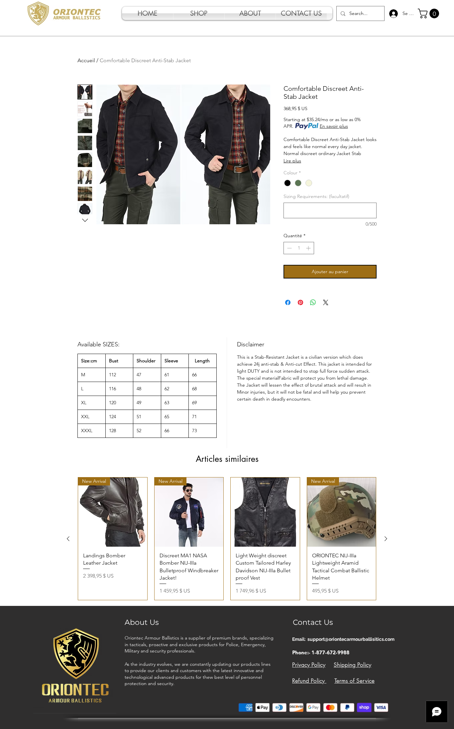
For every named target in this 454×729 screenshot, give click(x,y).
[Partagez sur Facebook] (288, 302)
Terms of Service (354, 680)
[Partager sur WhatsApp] (313, 302)
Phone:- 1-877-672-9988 (320, 652)
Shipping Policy (352, 664)
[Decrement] (288, 248)
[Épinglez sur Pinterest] (300, 302)
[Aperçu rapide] (265, 512)
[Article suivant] (386, 539)
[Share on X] (326, 302)
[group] (227, 539)
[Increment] (309, 248)
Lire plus (292, 161)
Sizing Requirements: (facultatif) (316, 196)
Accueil (86, 60)
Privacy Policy (308, 664)
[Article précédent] (68, 539)
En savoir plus (334, 126)
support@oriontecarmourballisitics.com (351, 639)
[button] (429, 13)
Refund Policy (309, 680)
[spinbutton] (299, 248)
